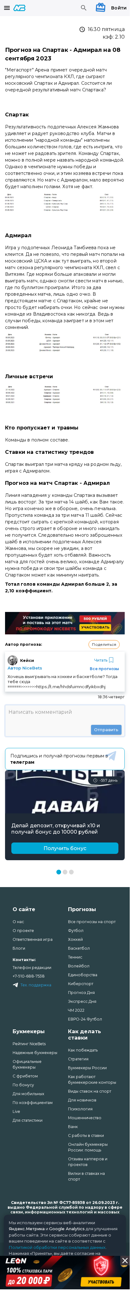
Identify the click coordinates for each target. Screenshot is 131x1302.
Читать (100, 660)
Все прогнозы (104, 668)
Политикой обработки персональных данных (57, 1247)
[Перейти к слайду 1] (58, 872)
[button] (104, 644)
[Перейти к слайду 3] (71, 872)
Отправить (106, 729)
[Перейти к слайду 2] (65, 872)
